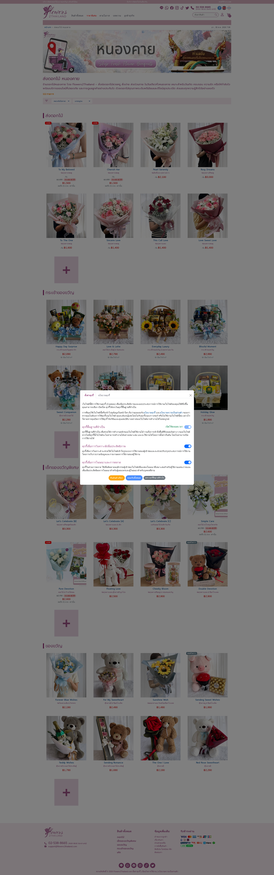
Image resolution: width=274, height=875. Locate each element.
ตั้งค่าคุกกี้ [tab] (89, 395)
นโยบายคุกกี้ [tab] (104, 395)
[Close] (191, 395)
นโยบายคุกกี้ (149, 412)
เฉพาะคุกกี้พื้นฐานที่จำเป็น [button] (154, 478)
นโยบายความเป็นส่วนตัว (171, 412)
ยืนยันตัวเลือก (116, 478)
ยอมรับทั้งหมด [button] (134, 478)
